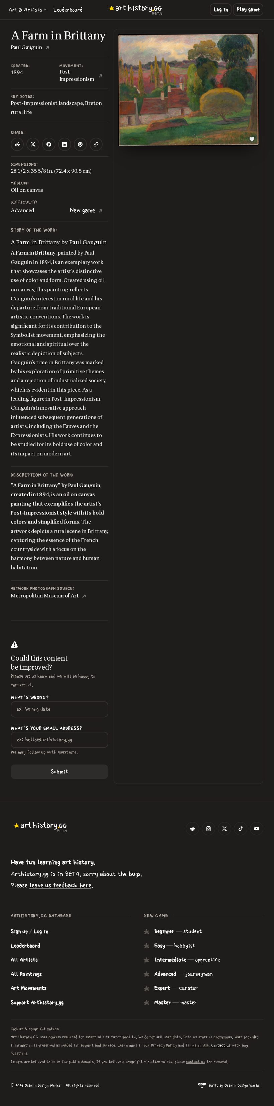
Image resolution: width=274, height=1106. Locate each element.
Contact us (221, 1045)
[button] (27, 9)
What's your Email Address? (46, 728)
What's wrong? (29, 697)
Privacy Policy (164, 1045)
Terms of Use (197, 1045)
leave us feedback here (60, 885)
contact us (195, 1061)
